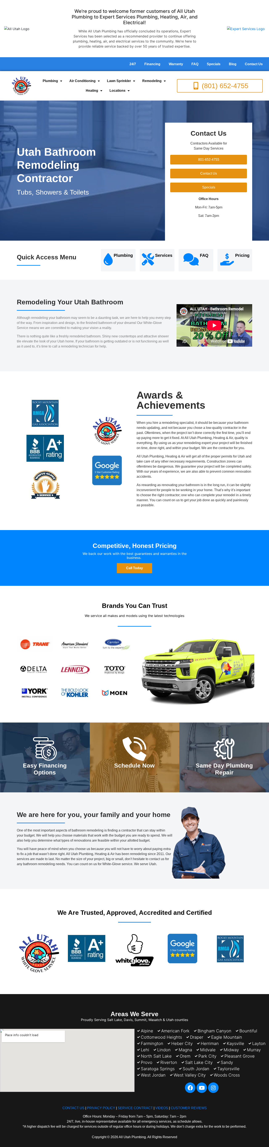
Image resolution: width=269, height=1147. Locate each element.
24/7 (132, 64)
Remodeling (152, 81)
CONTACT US (73, 1108)
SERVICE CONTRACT (135, 1108)
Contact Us (254, 64)
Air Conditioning (82, 81)
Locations (117, 90)
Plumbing (50, 81)
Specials (213, 64)
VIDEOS (161, 1108)
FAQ (194, 64)
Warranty (176, 64)
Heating (92, 90)
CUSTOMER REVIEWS (189, 1108)
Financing (152, 64)
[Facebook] (190, 1087)
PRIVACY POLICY (101, 1108)
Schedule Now (134, 765)
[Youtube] (201, 1087)
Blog (232, 64)
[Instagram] (213, 1087)
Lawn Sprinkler (119, 81)
